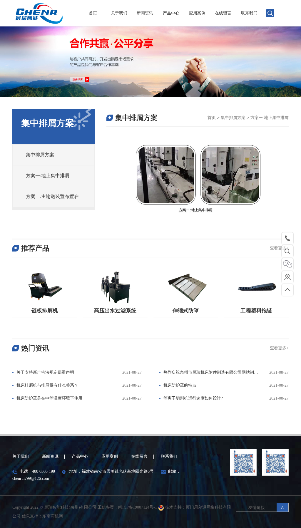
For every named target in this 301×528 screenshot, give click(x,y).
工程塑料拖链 (256, 311)
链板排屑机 (44, 311)
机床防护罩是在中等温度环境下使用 (49, 398)
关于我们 (119, 13)
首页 (93, 13)
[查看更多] (44, 286)
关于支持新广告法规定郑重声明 (45, 372)
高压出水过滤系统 (115, 311)
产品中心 (171, 13)
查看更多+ (279, 248)
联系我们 (249, 13)
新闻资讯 (145, 13)
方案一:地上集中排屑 (269, 117)
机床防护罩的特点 (179, 385)
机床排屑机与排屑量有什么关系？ (47, 385)
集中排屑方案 (233, 117)
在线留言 (223, 13)
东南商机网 (52, 516)
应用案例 (197, 13)
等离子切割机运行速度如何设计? (193, 398)
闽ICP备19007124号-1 (138, 507)
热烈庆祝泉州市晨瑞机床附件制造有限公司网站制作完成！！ (208, 373)
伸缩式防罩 (186, 311)
